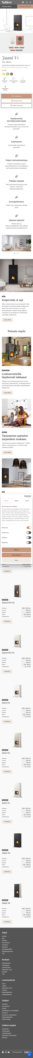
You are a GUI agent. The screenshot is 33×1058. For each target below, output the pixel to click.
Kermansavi (6, 943)
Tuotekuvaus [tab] (17, 96)
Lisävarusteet (6, 967)
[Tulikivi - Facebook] (3, 1052)
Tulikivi (5, 1000)
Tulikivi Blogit (6, 1019)
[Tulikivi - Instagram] (6, 1052)
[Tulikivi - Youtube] (9, 1052)
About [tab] (27, 500)
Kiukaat (5, 959)
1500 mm (11, 47)
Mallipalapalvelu (7, 992)
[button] (27, 2)
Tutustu (7, 571)
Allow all (16, 549)
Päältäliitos (19, 50)
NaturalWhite (13, 42)
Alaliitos (13, 50)
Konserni (5, 1013)
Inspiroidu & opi (7, 969)
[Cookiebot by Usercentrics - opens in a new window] (24, 496)
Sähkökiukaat (6, 963)
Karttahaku (5, 1029)
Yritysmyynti (6, 1031)
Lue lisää (4, 70)
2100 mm (22, 47)
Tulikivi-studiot (9, 1025)
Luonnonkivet (8, 980)
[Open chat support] (29, 1054)
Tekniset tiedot (6, 6)
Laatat (4, 986)
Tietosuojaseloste (17, 1052)
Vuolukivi (5, 1004)
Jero (3, 938)
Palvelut (4, 972)
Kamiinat (5, 947)
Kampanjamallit (7, 949)
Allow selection (16, 555)
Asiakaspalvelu (7, 994)
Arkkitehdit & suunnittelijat (10, 1010)
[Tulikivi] (9, 2)
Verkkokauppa (6, 1033)
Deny (16, 560)
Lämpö (4, 1008)
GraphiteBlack (20, 42)
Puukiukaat (5, 965)
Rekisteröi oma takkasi (9, 1035)
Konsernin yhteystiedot (9, 1015)
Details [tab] (17, 500)
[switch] (29, 532)
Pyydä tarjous (25, 6)
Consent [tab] (6, 500)
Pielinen (4, 940)
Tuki (3, 953)
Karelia (4, 936)
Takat (4, 933)
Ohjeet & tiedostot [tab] (18, 105)
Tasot (3, 983)
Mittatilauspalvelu (7, 951)
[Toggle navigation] (30, 2)
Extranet (4, 1037)
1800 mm (16, 47)
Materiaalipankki (7, 1017)
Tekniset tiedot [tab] (18, 100)
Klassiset (5, 945)
